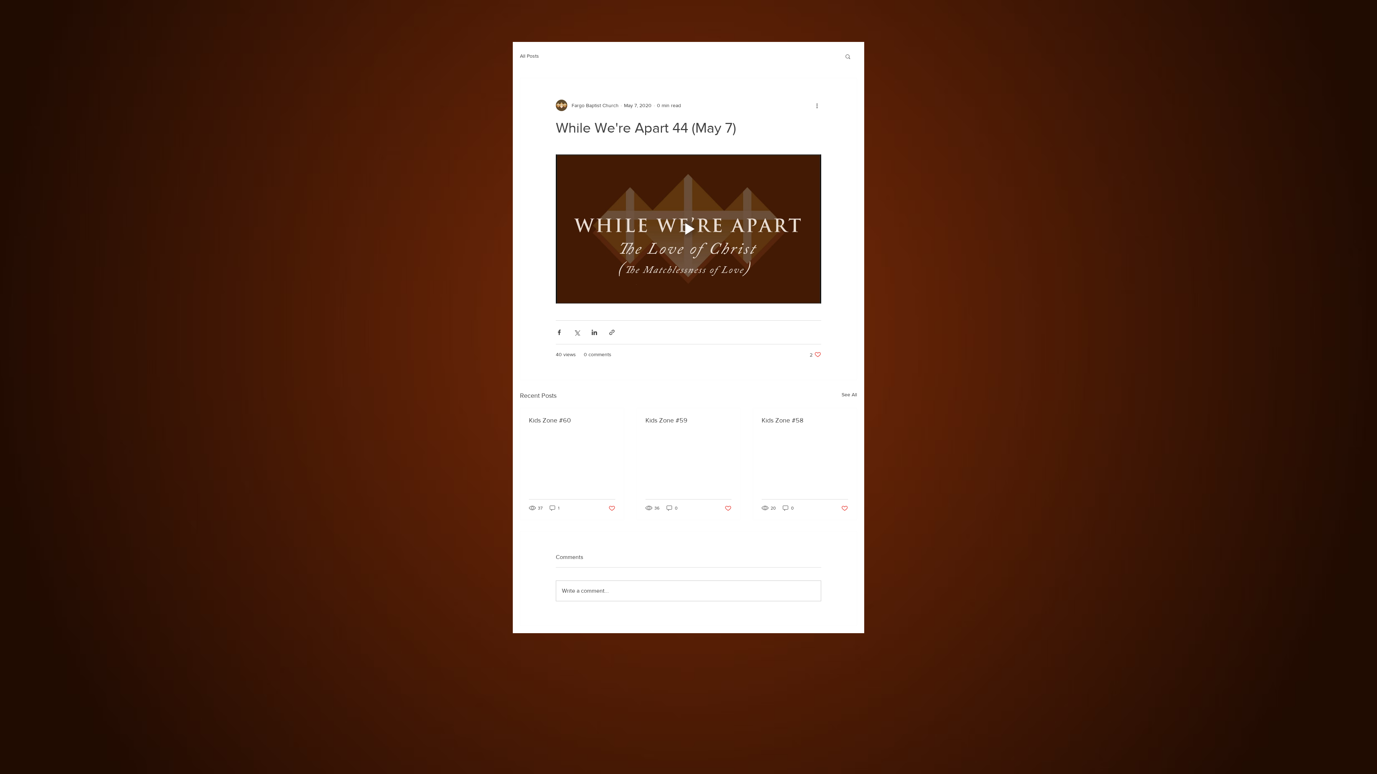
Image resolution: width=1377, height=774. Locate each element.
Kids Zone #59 (666, 420)
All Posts (529, 56)
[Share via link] (612, 332)
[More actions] (817, 105)
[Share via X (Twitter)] (576, 332)
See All (849, 394)
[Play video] (688, 229)
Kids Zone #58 (782, 420)
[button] (847, 56)
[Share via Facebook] (559, 332)
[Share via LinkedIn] (594, 332)
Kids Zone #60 (550, 420)
